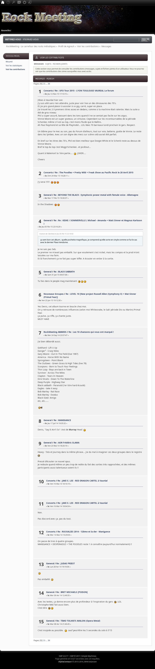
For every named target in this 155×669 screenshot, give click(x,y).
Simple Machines (88, 656)
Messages (39, 64)
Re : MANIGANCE (62, 420)
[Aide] (8, 2)
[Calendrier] (19, 2)
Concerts (48, 90)
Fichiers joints (60, 64)
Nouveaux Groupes (54, 293)
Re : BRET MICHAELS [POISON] (72, 592)
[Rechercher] (13, 2)
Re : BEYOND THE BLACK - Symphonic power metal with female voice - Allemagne (96, 194)
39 (49, 83)
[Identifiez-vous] (24, 2)
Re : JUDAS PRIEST (65, 563)
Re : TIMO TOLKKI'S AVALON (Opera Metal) (78, 620)
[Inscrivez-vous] (30, 2)
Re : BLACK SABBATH (64, 271)
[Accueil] (2, 2)
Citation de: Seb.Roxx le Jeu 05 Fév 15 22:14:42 (56, 234)
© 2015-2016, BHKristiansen (77, 661)
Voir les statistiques (14, 65)
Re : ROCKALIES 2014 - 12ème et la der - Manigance (84, 531)
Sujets (48, 64)
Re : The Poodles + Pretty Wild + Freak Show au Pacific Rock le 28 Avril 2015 (94, 172)
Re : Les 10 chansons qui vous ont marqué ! (91, 331)
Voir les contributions (15, 69)
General (48, 194)
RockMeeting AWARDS (55, 331)
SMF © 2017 (75, 656)
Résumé (9, 61)
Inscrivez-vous (31, 39)
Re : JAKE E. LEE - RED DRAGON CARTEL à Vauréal (82, 480)
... (47, 83)
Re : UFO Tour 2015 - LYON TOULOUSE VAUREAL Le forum (84, 90)
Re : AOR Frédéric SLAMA (66, 442)
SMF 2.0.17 (63, 656)
